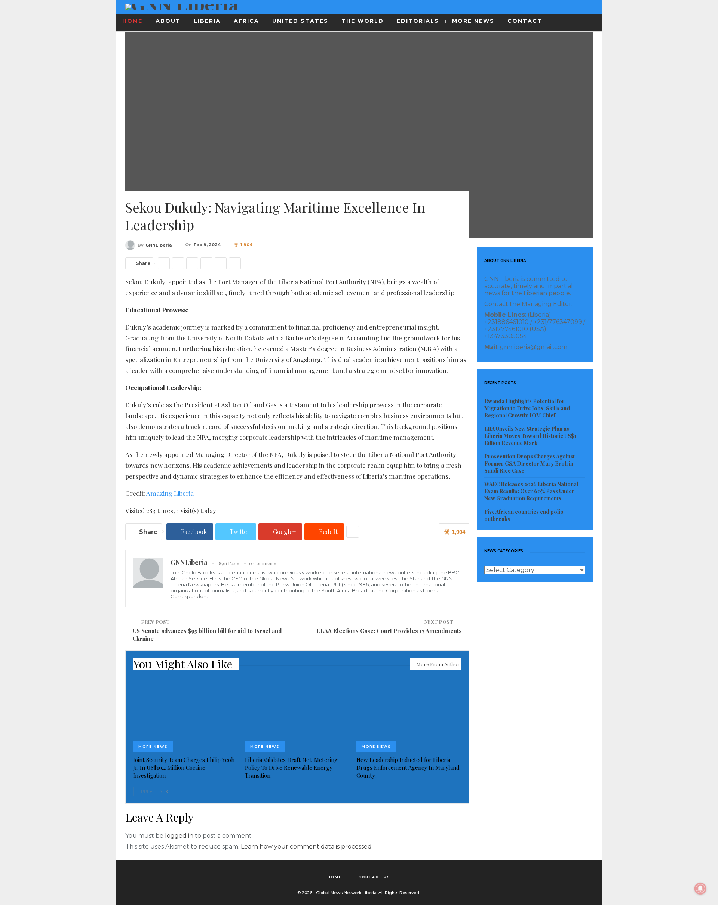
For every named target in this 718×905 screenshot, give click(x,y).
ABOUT (168, 21)
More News (153, 746)
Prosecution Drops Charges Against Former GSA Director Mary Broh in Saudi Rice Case (529, 463)
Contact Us (374, 877)
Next (165, 791)
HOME (132, 21)
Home (335, 877)
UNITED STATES (300, 21)
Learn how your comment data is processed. (307, 846)
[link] (170, 493)
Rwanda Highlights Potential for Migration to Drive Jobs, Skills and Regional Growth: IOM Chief (527, 408)
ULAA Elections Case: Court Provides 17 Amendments (389, 630)
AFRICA (246, 21)
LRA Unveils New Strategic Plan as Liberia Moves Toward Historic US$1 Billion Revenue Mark (530, 436)
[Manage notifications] (700, 889)
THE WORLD (362, 21)
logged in (179, 835)
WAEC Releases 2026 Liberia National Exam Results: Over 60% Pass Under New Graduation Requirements (531, 491)
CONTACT (524, 21)
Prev (146, 791)
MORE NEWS (473, 21)
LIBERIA (207, 21)
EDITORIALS (418, 21)
